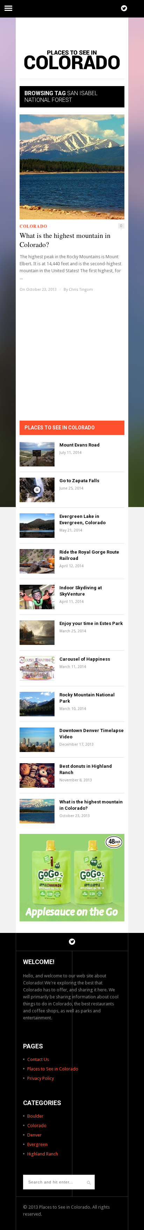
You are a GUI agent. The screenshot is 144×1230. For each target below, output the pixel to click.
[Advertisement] (72, 29)
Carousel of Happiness (84, 659)
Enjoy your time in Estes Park (91, 623)
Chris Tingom (81, 289)
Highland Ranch (42, 1154)
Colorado (33, 226)
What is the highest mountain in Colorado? (65, 240)
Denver (34, 1135)
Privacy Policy (40, 1078)
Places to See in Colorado (52, 1068)
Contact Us (38, 1059)
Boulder (35, 1116)
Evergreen (37, 1144)
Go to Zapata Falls (79, 480)
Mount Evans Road (79, 445)
